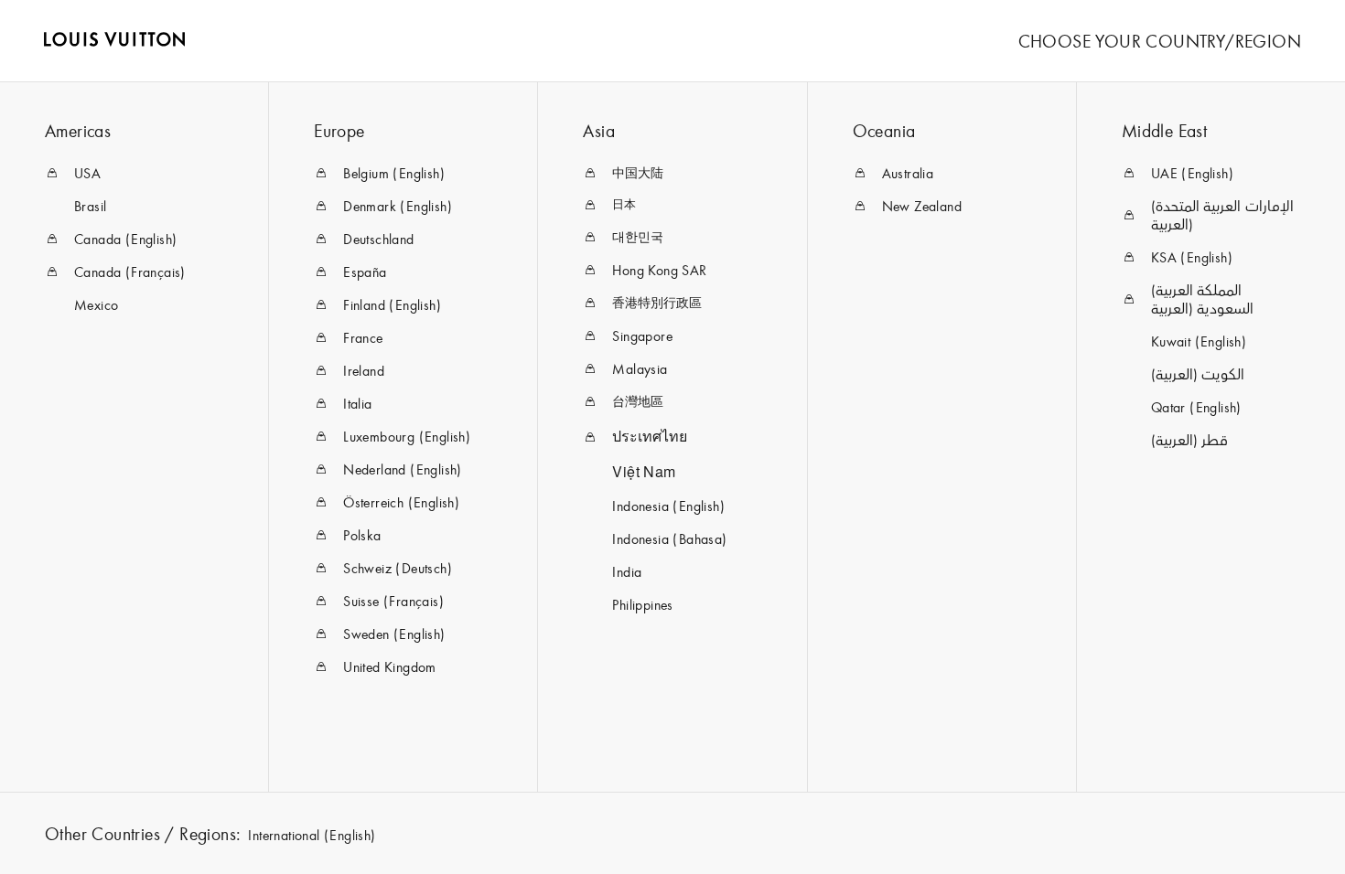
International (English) (311, 835)
